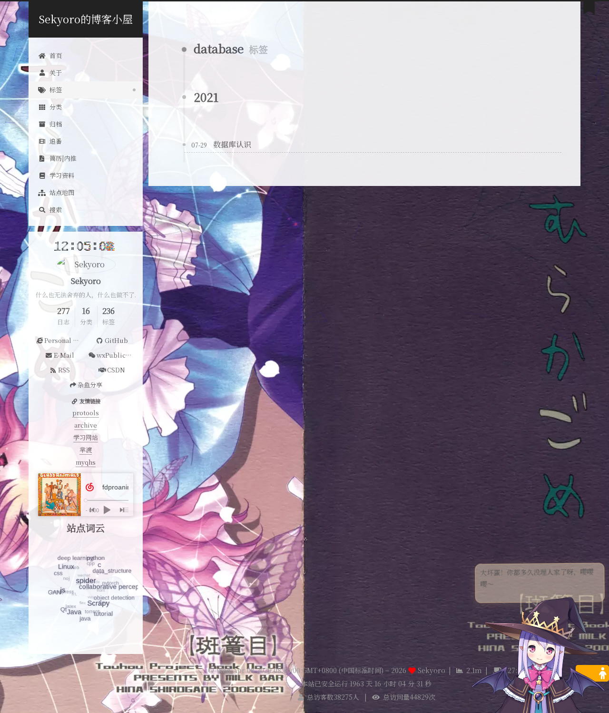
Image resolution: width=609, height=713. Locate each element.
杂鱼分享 (90, 384)
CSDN (116, 369)
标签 (55, 89)
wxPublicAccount (117, 355)
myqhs (86, 462)
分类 (55, 106)
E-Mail (64, 355)
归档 (55, 123)
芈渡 (85, 449)
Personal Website (65, 340)
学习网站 (85, 437)
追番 (55, 141)
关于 (55, 72)
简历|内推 (63, 158)
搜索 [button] (55, 209)
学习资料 (61, 175)
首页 (55, 55)
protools (85, 412)
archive (85, 425)
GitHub (116, 340)
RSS (64, 369)
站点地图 (61, 192)
